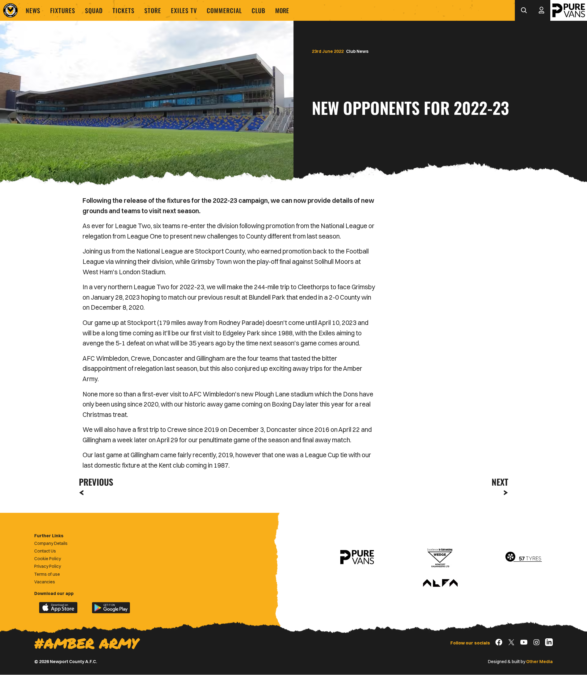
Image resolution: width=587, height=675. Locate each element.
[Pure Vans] (568, 10)
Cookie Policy (47, 558)
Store (152, 10)
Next (500, 482)
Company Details (51, 543)
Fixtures (62, 10)
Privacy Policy (47, 566)
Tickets (124, 10)
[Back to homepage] (10, 10)
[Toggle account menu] (541, 10)
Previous (94, 482)
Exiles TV (184, 10)
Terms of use (47, 574)
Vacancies (44, 582)
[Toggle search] (524, 10)
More (282, 10)
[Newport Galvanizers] (440, 557)
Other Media (539, 661)
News (33, 10)
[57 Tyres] (523, 557)
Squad (94, 10)
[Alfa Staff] (440, 583)
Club (258, 10)
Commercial (224, 10)
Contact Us (45, 551)
